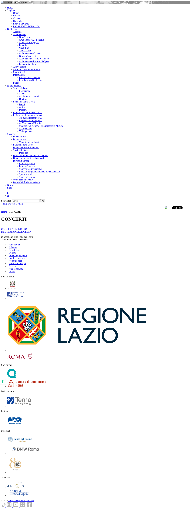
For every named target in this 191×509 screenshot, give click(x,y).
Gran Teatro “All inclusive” (32, 40)
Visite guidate (25, 131)
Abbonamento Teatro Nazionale (34, 58)
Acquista (17, 31)
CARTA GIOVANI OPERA (26, 69)
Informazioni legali (17, 263)
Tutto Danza (25, 50)
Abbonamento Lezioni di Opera (34, 61)
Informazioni (19, 75)
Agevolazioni (19, 66)
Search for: (6, 200)
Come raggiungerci (18, 255)
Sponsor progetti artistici (30, 169)
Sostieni (11, 134)
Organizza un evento (23, 179)
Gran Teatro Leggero (29, 42)
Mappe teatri (19, 72)
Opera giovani (14, 85)
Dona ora (23, 152)
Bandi (22, 104)
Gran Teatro (24, 37)
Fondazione (14, 244)
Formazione (24, 91)
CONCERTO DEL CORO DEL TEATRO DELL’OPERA (16, 230)
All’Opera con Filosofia (30, 123)
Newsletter (14, 250)
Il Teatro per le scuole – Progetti (28, 115)
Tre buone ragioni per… (30, 118)
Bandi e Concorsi (17, 258)
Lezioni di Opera (21, 23)
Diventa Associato (21, 139)
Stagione (11, 10)
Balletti (16, 15)
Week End (24, 48)
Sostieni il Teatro (21, 150)
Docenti (23, 109)
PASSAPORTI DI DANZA (26, 26)
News (10, 185)
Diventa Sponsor (21, 161)
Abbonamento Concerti (30, 53)
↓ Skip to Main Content (12, 203)
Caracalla (17, 21)
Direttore (23, 99)
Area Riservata (16, 269)
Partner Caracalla (27, 166)
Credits (12, 271)
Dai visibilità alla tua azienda (26, 182)
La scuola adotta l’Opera (30, 120)
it (7, 193)
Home (10, 7)
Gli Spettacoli (25, 128)
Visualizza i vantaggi (29, 142)
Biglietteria (12, 29)
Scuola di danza (20, 88)
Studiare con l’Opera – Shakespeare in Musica (41, 126)
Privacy (12, 266)
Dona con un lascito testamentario (29, 158)
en (8, 195)
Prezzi (16, 83)
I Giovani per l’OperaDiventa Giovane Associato (26, 146)
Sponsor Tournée (27, 177)
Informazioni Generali (29, 77)
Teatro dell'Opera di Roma (21, 500)
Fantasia (23, 45)
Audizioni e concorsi (29, 96)
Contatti (12, 252)
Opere (16, 13)
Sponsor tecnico (26, 174)
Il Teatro (13, 247)
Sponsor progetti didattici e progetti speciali (39, 171)
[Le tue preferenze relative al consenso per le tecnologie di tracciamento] (3, 382)
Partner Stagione (27, 163)
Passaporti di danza (28, 64)
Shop (9, 187)
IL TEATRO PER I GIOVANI (27, 112)
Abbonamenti (19, 34)
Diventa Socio (20, 136)
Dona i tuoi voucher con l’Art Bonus (30, 155)
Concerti (17, 18)
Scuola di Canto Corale (24, 101)
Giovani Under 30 (27, 56)
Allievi (22, 93)
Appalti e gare (15, 261)
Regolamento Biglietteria (31, 80)
